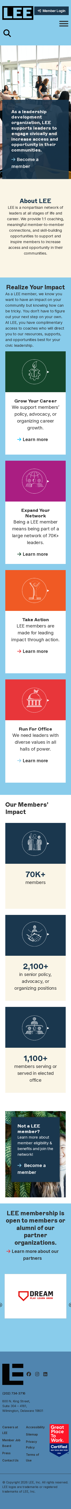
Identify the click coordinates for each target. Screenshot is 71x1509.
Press (6, 1453)
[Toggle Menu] (63, 24)
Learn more (35, 439)
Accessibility (35, 1427)
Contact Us (10, 1460)
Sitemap (32, 1434)
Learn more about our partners (35, 1254)
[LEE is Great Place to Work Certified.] (59, 1440)
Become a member (25, 163)
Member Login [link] (53, 11)
